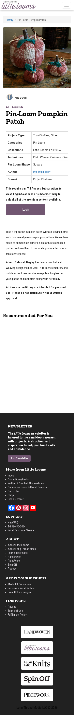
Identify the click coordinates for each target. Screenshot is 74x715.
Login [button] (25, 209)
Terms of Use (15, 610)
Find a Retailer (15, 499)
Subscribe (13, 491)
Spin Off (12, 564)
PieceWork (14, 560)
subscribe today (47, 194)
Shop (11, 495)
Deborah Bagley (42, 171)
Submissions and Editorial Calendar (28, 487)
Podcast (12, 568)
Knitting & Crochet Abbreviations (26, 483)
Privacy (12, 606)
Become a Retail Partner (21, 588)
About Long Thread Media (22, 548)
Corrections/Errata (18, 479)
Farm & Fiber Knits (18, 552)
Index (11, 475)
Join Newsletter (19, 458)
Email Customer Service (21, 530)
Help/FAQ (13, 522)
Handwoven (14, 556)
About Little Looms (18, 545)
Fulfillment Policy (17, 614)
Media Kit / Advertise (19, 584)
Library (9, 19)
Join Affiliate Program (20, 592)
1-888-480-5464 (16, 526)
